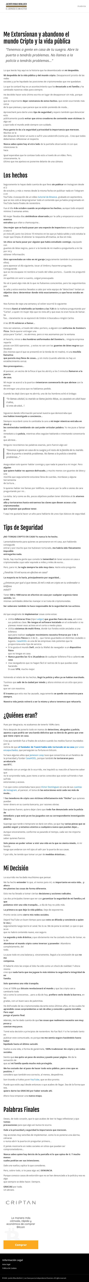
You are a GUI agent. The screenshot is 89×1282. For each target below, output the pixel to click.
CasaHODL (22, 641)
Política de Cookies (9, 1268)
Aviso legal (6, 1264)
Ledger (39, 619)
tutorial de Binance (47, 197)
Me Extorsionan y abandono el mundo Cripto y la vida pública (36, 38)
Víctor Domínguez (50, 787)
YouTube (34, 1079)
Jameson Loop (37, 755)
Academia (82, 6)
